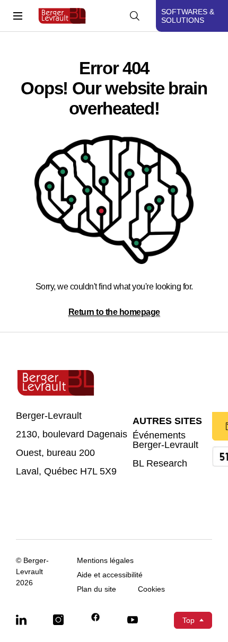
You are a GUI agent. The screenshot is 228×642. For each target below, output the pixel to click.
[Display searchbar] (134, 16)
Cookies (151, 589)
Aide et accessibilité (110, 575)
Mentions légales (105, 561)
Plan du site (96, 589)
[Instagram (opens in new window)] (58, 619)
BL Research (160, 464)
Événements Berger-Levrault (165, 440)
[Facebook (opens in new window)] (95, 617)
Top (188, 620)
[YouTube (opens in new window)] (132, 619)
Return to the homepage (114, 311)
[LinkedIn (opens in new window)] (21, 619)
